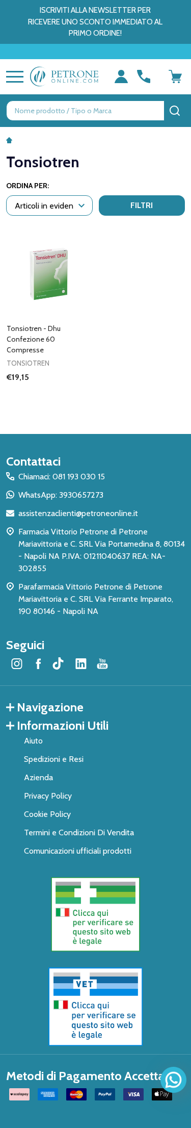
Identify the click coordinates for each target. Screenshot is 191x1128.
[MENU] (12, 76)
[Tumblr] (59, 663)
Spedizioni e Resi (54, 759)
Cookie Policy (47, 814)
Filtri (141, 205)
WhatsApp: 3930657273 (60, 495)
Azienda (38, 777)
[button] (95, 914)
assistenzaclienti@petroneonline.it (78, 513)
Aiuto (33, 741)
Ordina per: (27, 185)
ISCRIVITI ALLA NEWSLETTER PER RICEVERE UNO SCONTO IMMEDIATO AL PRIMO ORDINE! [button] (95, 22)
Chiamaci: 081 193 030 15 (61, 476)
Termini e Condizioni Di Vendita (79, 832)
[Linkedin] (81, 663)
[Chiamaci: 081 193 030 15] (143, 76)
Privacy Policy (48, 796)
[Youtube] (102, 663)
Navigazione (50, 707)
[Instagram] (17, 663)
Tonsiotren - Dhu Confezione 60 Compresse (34, 339)
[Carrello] (175, 76)
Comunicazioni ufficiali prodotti (77, 851)
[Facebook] (38, 663)
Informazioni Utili (62, 725)
